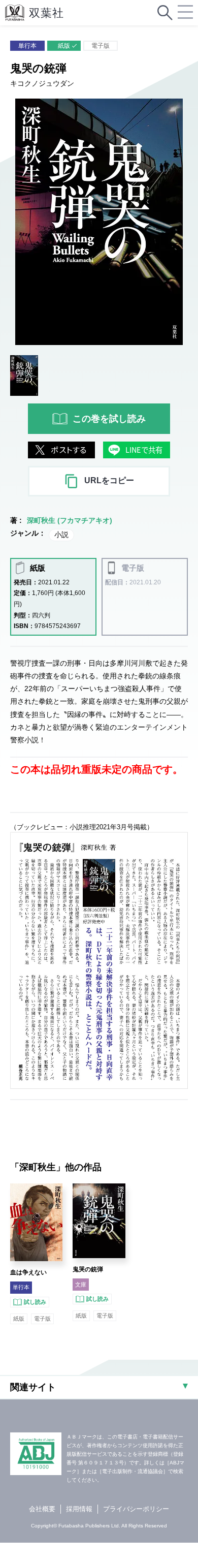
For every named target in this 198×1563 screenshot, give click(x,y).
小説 (61, 534)
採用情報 (79, 1509)
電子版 (100, 45)
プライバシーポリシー (136, 1509)
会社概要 (42, 1509)
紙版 (64, 45)
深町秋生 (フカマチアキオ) (69, 520)
